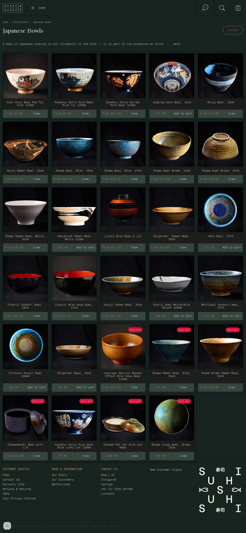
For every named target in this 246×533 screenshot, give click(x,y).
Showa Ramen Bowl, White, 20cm (25, 213)
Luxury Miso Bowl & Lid (123, 213)
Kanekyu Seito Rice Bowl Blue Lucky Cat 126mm (74, 422)
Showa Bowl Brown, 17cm (220, 147)
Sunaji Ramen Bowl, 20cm (123, 282)
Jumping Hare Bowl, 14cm (171, 79)
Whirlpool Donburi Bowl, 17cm (220, 282)
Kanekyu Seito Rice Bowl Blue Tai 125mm (74, 79)
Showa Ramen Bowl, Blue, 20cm (171, 352)
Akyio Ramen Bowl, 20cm (25, 147)
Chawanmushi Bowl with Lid (25, 422)
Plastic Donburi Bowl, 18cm (25, 282)
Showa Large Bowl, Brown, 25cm (171, 422)
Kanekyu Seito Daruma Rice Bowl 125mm (123, 79)
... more (173, 44)
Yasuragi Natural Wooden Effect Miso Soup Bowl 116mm (123, 352)
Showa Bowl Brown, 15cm (171, 147)
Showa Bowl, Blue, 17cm (123, 147)
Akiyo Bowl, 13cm (220, 79)
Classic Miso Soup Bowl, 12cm (74, 282)
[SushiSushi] (13, 8)
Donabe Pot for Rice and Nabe (123, 422)
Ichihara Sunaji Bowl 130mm (25, 352)
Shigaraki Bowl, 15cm (74, 352)
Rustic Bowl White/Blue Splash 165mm (171, 282)
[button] (222, 8)
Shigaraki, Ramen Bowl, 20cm (171, 213)
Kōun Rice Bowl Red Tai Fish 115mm (25, 79)
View (134, 387)
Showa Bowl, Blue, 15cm (74, 147)
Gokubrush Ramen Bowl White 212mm (74, 213)
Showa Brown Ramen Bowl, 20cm (220, 352)
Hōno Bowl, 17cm (220, 213)
